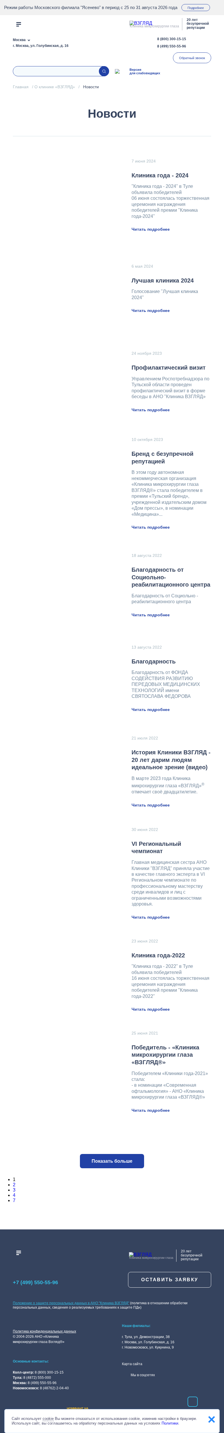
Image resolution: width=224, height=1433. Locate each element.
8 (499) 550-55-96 (171, 46)
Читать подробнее (151, 229)
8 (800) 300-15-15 (171, 39)
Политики (170, 1423)
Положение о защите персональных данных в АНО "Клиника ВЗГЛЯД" (71, 1303)
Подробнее (196, 8)
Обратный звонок (192, 58)
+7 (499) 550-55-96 (35, 1282)
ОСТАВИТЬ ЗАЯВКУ (169, 1279)
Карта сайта (132, 1364)
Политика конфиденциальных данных (44, 1331)
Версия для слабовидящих (145, 71)
